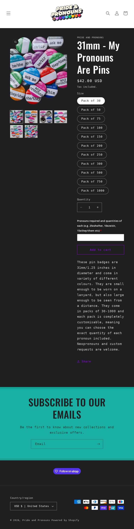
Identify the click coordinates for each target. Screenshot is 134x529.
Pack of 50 (91, 109)
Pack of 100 (92, 127)
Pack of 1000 (93, 190)
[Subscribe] (98, 444)
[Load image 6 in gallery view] (31, 131)
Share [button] (86, 361)
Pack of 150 (92, 136)
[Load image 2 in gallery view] (31, 116)
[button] (8, 13)
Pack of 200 (92, 145)
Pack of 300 (92, 163)
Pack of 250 (92, 154)
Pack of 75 (91, 118)
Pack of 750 (92, 181)
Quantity (83, 199)
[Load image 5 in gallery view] (16, 131)
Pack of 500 (92, 172)
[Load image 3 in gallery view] (46, 116)
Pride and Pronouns (36, 520)
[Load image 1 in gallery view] (16, 116)
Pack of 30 (91, 100)
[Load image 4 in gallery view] (60, 116)
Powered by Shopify (65, 520)
